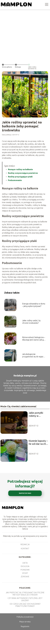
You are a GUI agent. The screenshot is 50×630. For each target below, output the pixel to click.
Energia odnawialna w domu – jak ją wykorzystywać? (33, 305)
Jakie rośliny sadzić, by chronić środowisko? (31, 321)
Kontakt (25, 548)
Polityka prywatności (25, 617)
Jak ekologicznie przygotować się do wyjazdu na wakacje (33, 355)
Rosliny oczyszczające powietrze (23, 173)
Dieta (25, 563)
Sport (25, 573)
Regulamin (25, 626)
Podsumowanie (15, 180)
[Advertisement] (25, 36)
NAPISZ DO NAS (25, 493)
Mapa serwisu (25, 622)
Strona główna (7, 67)
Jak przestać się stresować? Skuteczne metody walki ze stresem (25, 593)
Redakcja (25, 544)
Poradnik (25, 570)
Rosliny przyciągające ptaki (20, 177)
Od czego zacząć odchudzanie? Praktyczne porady (25, 605)
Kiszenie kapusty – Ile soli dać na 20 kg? (38, 442)
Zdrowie (25, 576)
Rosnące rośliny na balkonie (20, 169)
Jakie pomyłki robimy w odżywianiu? (36, 414)
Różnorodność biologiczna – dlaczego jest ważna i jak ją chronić (33, 338)
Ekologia (18, 67)
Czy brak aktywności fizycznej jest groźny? (25, 599)
